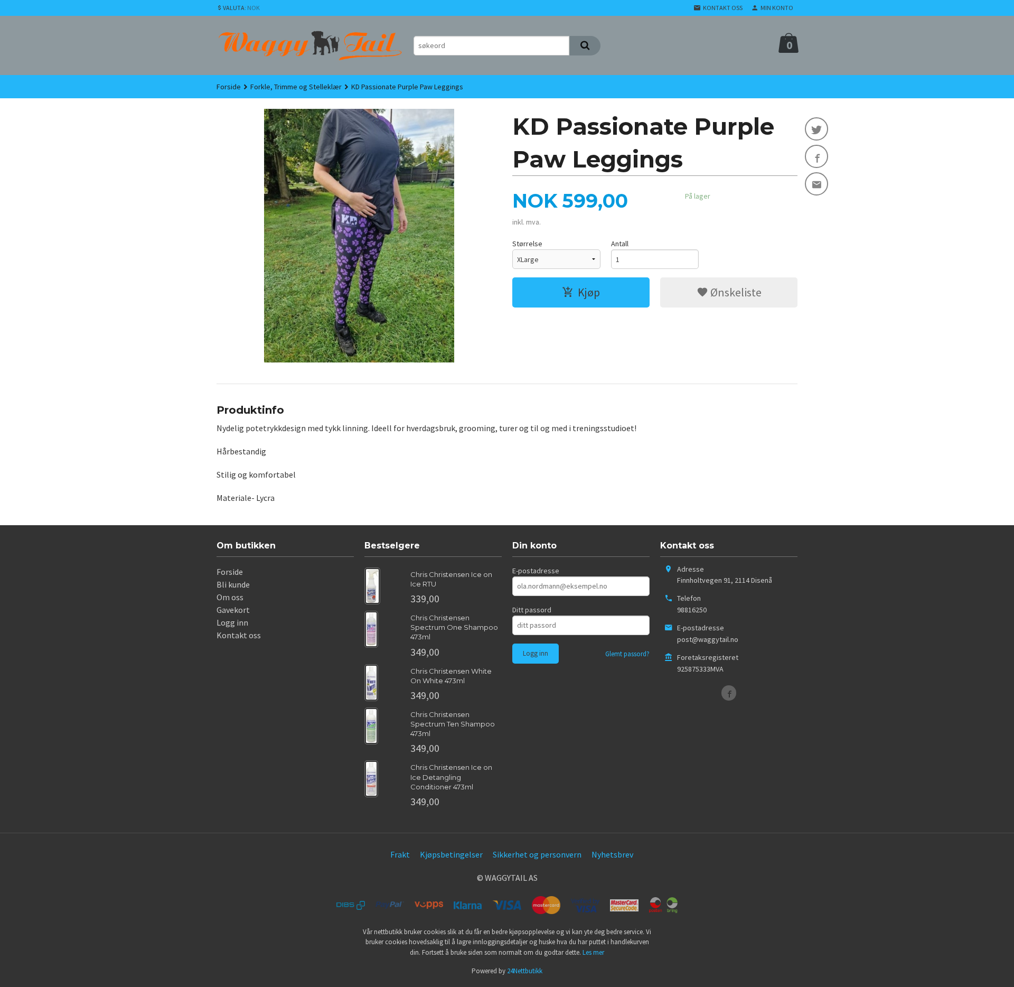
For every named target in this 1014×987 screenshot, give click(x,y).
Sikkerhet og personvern (537, 854)
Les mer (593, 952)
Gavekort (233, 609)
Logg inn (232, 622)
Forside (229, 86)
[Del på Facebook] (816, 156)
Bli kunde (233, 584)
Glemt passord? (627, 653)
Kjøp (589, 292)
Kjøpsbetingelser (451, 854)
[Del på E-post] (816, 183)
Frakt (400, 854)
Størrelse (527, 243)
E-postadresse (535, 570)
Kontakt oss (239, 635)
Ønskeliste (735, 292)
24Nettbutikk (524, 970)
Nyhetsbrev (612, 854)
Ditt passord (531, 609)
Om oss (230, 597)
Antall (619, 243)
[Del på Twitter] (816, 129)
